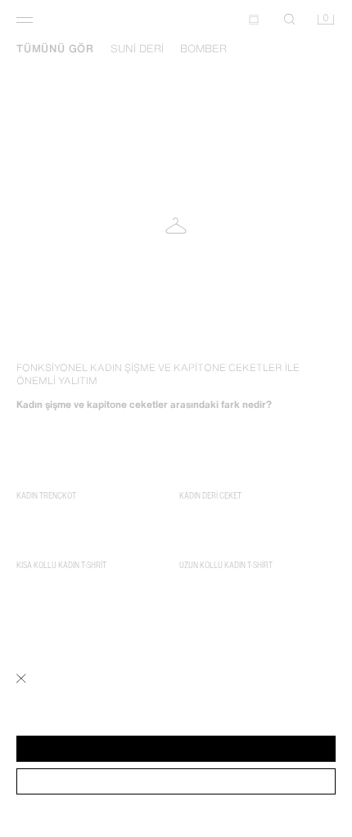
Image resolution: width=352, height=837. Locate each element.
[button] (176, 749)
